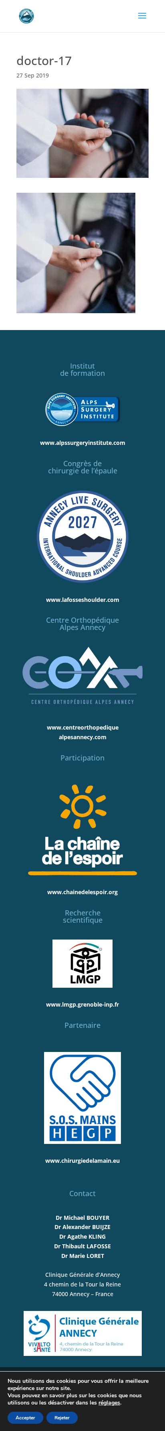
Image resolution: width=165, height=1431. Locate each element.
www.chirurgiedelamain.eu (82, 1160)
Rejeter (62, 1418)
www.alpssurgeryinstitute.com (82, 442)
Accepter (25, 1418)
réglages (109, 1403)
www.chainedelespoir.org (82, 892)
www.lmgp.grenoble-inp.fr (82, 1004)
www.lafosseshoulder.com (82, 599)
